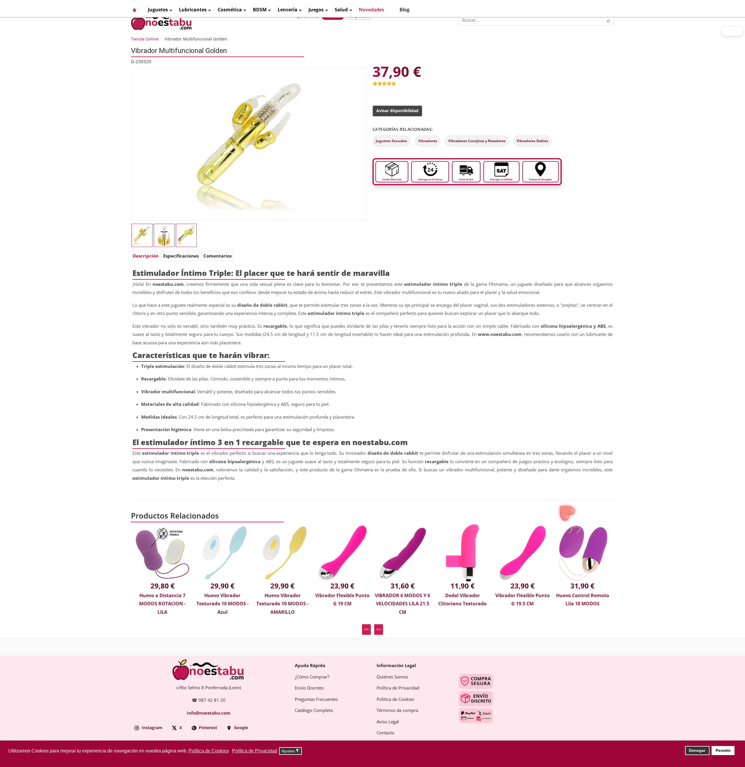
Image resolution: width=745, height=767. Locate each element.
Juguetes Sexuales (391, 141)
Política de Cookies (395, 699)
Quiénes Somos (392, 677)
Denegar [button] (697, 750)
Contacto (385, 733)
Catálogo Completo (314, 710)
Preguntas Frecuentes (316, 699)
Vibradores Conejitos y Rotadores (476, 141)
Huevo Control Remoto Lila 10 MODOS (582, 600)
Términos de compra (397, 710)
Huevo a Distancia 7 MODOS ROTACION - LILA (162, 604)
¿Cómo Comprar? (312, 677)
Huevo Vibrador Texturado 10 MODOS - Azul (222, 604)
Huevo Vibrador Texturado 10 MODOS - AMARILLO (282, 604)
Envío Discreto (309, 688)
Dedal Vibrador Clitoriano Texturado (462, 600)
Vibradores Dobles (532, 141)
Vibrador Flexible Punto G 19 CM (342, 600)
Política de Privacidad (398, 688)
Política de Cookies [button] (209, 750)
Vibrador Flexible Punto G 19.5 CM (522, 600)
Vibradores (427, 141)
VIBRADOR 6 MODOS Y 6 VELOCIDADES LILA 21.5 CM (402, 604)
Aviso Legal (388, 721)
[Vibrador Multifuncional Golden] (248, 144)
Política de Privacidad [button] (254, 750)
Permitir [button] (723, 750)
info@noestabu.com (208, 713)
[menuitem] (137, 10)
